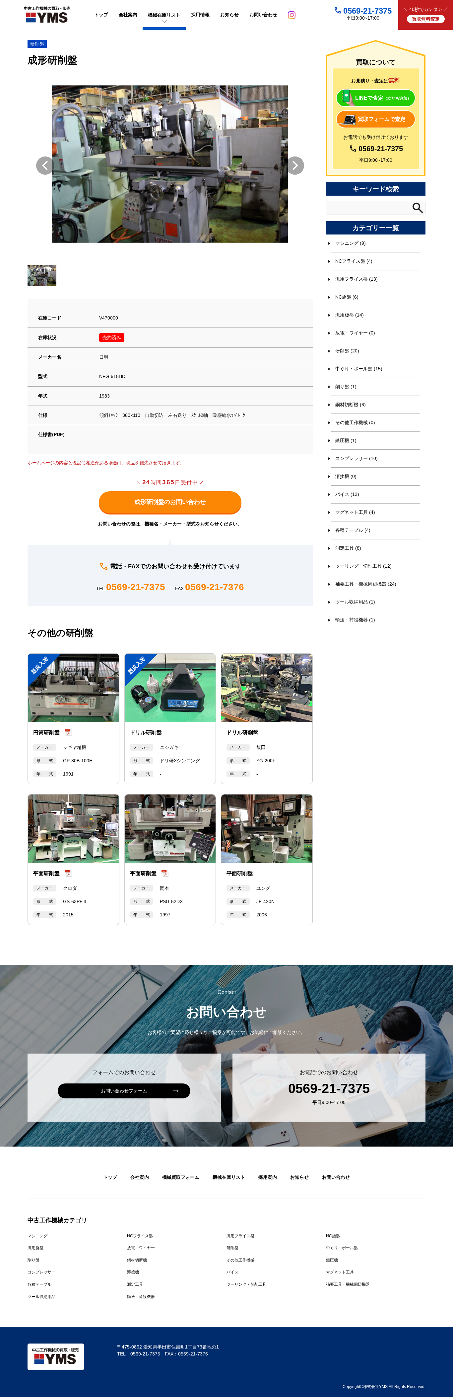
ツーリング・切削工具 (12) (363, 566)
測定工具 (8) (348, 548)
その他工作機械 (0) (355, 422)
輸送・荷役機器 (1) (355, 619)
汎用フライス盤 (240, 1236)
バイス (232, 1272)
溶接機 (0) (345, 476)
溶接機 (133, 1272)
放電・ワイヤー (141, 1248)
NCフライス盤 (140, 1236)
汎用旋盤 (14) (349, 315)
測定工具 (135, 1284)
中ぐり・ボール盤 (342, 1248)
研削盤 (37, 44)
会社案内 (139, 1177)
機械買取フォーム (180, 1177)
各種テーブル (39, 1284)
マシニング (37, 1236)
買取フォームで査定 (382, 119)
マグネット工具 (340, 1272)
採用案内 (267, 1177)
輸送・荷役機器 (141, 1296)
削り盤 (33, 1260)
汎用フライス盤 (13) (356, 279)
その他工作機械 (240, 1260)
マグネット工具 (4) (355, 512)
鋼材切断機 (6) (350, 404)
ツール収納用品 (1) (355, 602)
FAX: (209, 587)
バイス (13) (347, 494)
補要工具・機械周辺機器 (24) (365, 584)
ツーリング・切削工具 (246, 1284)
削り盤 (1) (345, 386)
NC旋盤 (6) (346, 297)
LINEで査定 (383, 98)
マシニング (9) (350, 243)
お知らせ (299, 1177)
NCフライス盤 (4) (353, 261)
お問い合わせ (336, 1177)
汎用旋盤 (35, 1248)
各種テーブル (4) (352, 530)
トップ (110, 1177)
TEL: (130, 587)
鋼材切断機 (137, 1260)
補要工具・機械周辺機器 (348, 1284)
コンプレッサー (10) (356, 458)
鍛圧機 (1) (345, 440)
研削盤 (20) (347, 350)
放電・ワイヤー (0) (355, 332)
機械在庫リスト (229, 1177)
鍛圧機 (332, 1260)
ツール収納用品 (41, 1296)
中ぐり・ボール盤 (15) (358, 368)
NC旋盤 (333, 1236)
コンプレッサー (41, 1272)
